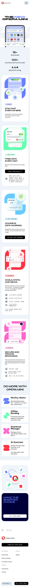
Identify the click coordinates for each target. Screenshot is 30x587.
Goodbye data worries (13, 224)
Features (6, 583)
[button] (15, 171)
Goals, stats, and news (12, 281)
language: (26, 3)
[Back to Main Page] (6, 3)
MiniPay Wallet (18, 397)
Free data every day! (11, 160)
